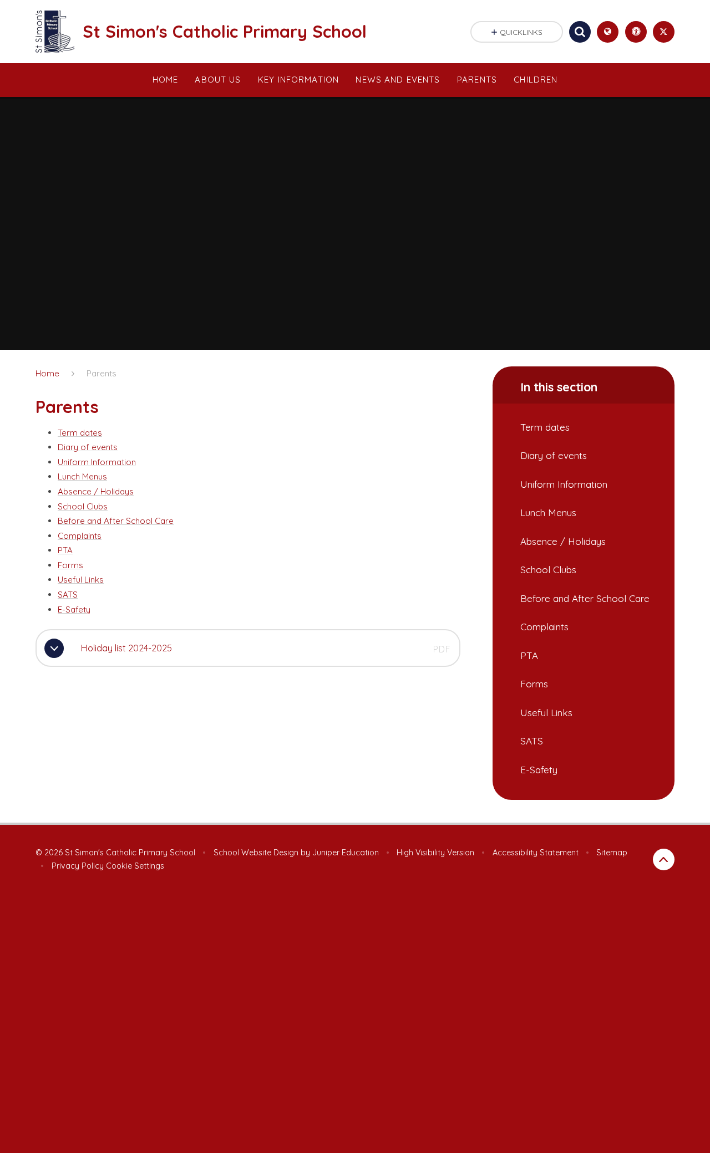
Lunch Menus (82, 476)
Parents (101, 373)
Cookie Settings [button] (135, 866)
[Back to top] (663, 859)
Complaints (80, 535)
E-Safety (74, 609)
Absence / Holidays (96, 491)
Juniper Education (345, 853)
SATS (68, 594)
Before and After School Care (116, 521)
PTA (65, 550)
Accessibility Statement (536, 853)
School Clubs (83, 506)
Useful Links (81, 579)
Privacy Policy (78, 866)
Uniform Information (97, 462)
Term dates (80, 432)
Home (47, 373)
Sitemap (611, 853)
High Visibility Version (435, 853)
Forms (70, 565)
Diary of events (88, 447)
